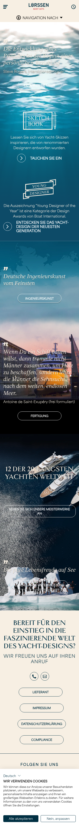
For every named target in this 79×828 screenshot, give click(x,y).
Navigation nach (40, 18)
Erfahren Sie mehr (39, 85)
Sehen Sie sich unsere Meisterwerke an (39, 511)
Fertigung (39, 415)
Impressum (42, 708)
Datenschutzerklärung (41, 723)
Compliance (41, 739)
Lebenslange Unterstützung (39, 585)
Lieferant (40, 692)
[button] (12, 775)
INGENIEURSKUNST (39, 298)
